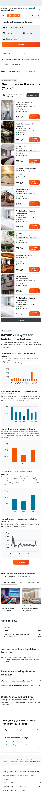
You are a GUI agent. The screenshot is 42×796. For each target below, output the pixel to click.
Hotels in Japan (31, 760)
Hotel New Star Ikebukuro (25, 147)
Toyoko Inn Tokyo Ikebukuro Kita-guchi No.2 (26, 212)
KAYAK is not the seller (11, 783)
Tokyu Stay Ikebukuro (24, 102)
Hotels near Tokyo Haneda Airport (16, 745)
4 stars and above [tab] (9, 582)
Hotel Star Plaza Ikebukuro (26, 168)
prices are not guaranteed (10, 777)
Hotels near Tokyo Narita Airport (16, 742)
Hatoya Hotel (21, 277)
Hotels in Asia (21, 760)
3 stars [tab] (21, 582)
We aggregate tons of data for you (15, 786)
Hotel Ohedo (20, 234)
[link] (21, 562)
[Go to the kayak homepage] (13, 15)
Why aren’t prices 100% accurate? (15, 790)
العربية (32, 8)
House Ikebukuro (22, 190)
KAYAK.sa (6, 760)
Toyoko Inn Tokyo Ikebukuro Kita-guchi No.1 (26, 299)
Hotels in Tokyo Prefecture (9, 761)
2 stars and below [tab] (33, 582)
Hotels (13, 760)
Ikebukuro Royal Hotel (24, 255)
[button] (40, 9)
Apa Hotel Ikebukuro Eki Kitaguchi (25, 125)
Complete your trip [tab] (23, 730)
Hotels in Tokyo (23, 761)
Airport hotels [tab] (9, 730)
